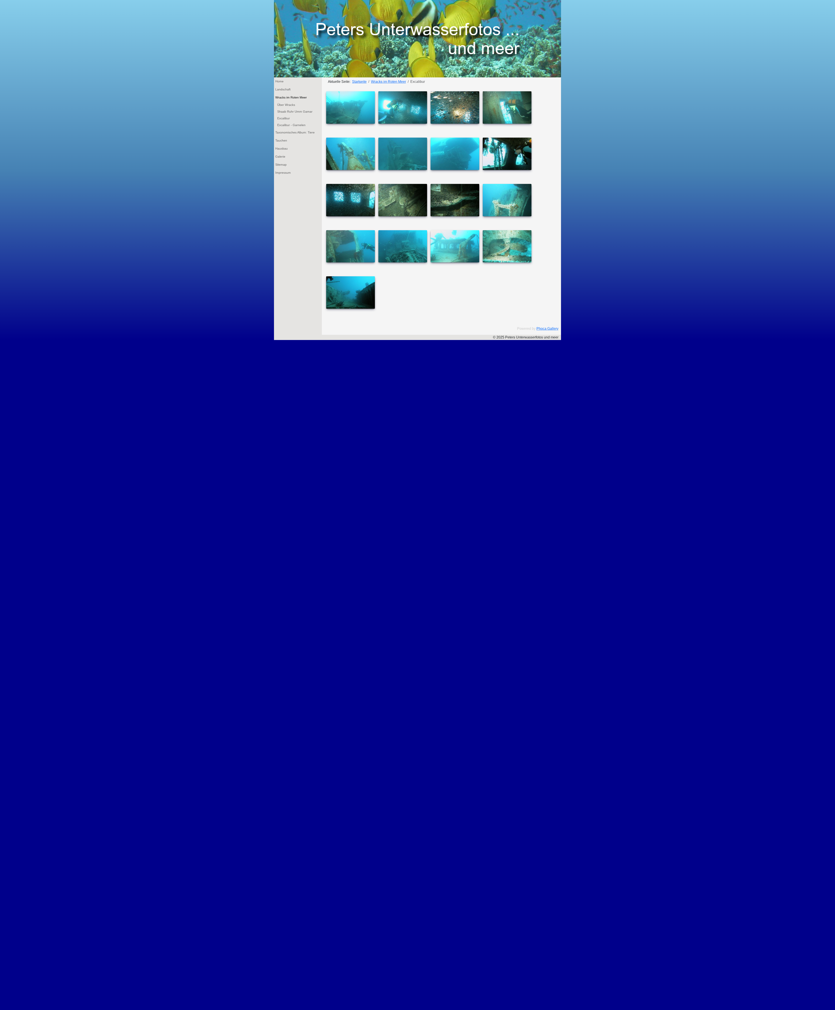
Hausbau (281, 148)
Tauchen (281, 140)
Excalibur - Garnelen (291, 125)
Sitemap (281, 164)
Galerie (280, 156)
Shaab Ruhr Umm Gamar (294, 111)
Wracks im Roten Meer (291, 97)
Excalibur (283, 118)
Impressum (283, 172)
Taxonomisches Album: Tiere (295, 132)
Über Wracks (286, 105)
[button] (312, 89)
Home (279, 81)
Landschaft (283, 89)
